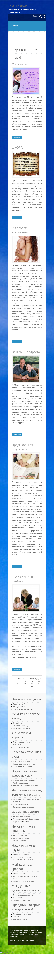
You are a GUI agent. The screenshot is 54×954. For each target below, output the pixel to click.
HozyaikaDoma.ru (29, 941)
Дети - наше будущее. (21, 816)
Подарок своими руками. (22, 914)
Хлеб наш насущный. (21, 783)
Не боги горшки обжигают (23, 860)
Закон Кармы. (18, 723)
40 (25, 686)
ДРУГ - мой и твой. (20, 836)
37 (25, 684)
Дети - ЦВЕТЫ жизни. (21, 838)
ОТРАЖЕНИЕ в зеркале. (22, 767)
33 (25, 681)
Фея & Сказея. (18, 917)
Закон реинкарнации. (21, 726)
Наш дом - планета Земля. (23, 881)
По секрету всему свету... (23, 895)
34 (32, 681)
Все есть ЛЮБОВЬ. (20, 874)
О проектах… (21, 64)
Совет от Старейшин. (21, 900)
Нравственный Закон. (21, 728)
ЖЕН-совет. (17, 898)
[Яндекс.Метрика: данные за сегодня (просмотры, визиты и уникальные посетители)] (8, 953)
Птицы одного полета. (22, 742)
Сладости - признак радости (24, 807)
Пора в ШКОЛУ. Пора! (21, 822)
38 (32, 684)
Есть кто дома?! (19, 704)
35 (39, 681)
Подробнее (17, 137)
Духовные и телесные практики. (25, 786)
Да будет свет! (19, 707)
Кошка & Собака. (19, 841)
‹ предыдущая (35, 679)
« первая (20, 679)
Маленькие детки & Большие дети (26, 819)
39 (39, 684)
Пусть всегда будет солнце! (24, 780)
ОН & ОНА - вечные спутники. (24, 745)
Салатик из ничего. (20, 804)
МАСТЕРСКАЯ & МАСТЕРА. (24, 709)
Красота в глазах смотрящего (24, 764)
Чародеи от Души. (20, 919)
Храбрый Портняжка (21, 855)
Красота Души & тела (21, 761)
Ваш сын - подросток (26, 352)
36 (18, 684)
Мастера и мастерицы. (22, 857)
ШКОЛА (17, 147)
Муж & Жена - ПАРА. (21, 747)
